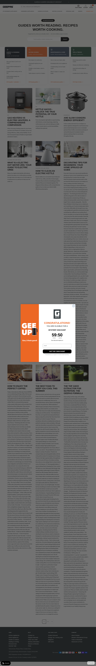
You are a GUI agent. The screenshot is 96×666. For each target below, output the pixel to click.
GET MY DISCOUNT (57, 351)
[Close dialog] (73, 306)
